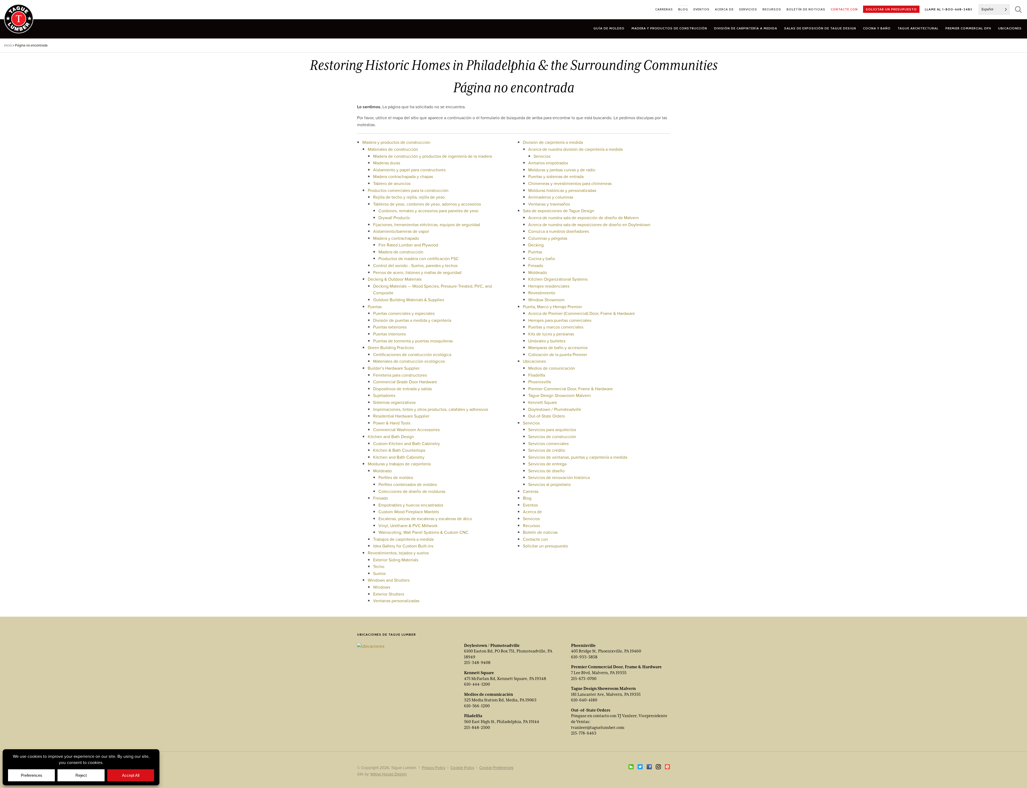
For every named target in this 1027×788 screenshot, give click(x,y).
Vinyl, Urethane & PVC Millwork (408, 525)
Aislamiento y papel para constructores (409, 170)
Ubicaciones (534, 361)
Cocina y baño (541, 258)
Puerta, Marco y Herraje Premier (552, 306)
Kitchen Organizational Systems (558, 279)
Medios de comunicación (551, 368)
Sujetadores (384, 395)
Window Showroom (546, 299)
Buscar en (1018, 9)
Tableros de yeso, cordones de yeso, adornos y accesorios (427, 204)
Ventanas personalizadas (396, 600)
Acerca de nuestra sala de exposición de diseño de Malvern (583, 217)
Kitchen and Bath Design (391, 436)
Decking (536, 245)
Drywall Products (394, 217)
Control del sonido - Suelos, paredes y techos (415, 265)
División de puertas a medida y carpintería (412, 320)
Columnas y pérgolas (547, 238)
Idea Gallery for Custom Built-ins (403, 546)
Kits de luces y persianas (551, 334)
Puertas (375, 306)
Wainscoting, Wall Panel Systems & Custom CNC (423, 532)
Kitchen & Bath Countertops (399, 450)
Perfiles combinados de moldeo (407, 484)
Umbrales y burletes (546, 341)
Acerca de (532, 511)
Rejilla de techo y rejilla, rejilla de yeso (409, 197)
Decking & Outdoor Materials (394, 279)
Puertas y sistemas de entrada (556, 176)
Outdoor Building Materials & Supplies (408, 299)
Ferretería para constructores (400, 375)
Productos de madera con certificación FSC (418, 258)
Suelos (379, 573)
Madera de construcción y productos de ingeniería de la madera (432, 156)
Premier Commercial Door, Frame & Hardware (570, 388)
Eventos (530, 505)
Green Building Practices (391, 347)
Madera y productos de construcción (396, 142)
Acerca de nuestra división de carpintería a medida (575, 149)
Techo (378, 566)
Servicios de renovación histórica (559, 477)
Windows (381, 587)
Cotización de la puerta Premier (557, 354)
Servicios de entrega (547, 464)
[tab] (669, 28)
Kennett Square (542, 402)
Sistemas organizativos (394, 402)
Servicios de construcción (552, 436)
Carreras (530, 491)
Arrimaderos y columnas (550, 197)
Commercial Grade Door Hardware (405, 381)
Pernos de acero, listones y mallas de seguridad (417, 272)
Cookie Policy (462, 767)
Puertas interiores (389, 334)
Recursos (531, 525)
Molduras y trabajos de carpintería (399, 464)
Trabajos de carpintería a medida (403, 539)
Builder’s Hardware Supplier (394, 368)
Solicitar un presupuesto (545, 546)
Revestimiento (541, 292)
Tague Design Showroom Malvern (559, 395)
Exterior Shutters (388, 594)
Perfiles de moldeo (395, 477)
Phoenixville (539, 381)
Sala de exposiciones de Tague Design (558, 210)
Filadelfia (536, 375)
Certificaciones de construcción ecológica (412, 354)
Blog (527, 498)
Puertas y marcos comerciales (555, 327)
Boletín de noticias (540, 532)
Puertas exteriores (390, 327)
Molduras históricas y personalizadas (562, 190)
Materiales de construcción (393, 149)
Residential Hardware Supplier (401, 416)
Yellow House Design (388, 774)
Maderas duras (386, 163)
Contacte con (535, 539)
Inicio (8, 45)
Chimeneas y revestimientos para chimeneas (570, 183)
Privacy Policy (433, 767)
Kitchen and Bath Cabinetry (398, 457)
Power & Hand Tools (391, 423)
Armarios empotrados (548, 163)
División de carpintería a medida (553, 142)
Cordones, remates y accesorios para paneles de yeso (428, 210)
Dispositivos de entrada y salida (402, 388)
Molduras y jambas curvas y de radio (561, 170)
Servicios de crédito (546, 450)
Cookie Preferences (496, 767)
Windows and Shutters (388, 580)
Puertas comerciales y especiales (404, 313)
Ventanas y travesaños (549, 204)
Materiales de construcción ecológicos (409, 361)
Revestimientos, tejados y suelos (398, 553)
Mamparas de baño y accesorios (558, 347)
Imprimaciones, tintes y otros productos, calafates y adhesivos (430, 409)
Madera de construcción (400, 252)
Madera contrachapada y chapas (403, 176)
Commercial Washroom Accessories (406, 429)
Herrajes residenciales (548, 286)
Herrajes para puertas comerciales (559, 320)
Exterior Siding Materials (395, 560)
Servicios (542, 156)
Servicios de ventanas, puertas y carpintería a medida (577, 457)
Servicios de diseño (546, 471)
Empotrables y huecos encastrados (410, 505)
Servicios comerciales (548, 443)
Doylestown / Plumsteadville (554, 409)
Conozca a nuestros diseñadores (558, 231)
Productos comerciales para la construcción (408, 190)
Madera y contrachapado (396, 238)
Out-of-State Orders (546, 416)
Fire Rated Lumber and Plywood (408, 245)
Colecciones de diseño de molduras (411, 491)
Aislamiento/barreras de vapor (401, 231)
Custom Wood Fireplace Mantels (408, 511)
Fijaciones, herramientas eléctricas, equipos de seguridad (426, 224)
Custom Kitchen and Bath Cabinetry (406, 443)
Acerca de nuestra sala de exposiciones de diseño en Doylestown (589, 224)
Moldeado (382, 471)
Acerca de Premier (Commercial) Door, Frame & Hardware (581, 313)
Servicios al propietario (549, 484)
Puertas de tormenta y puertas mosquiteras (413, 341)
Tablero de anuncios (392, 183)
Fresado (380, 498)
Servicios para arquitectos (552, 429)
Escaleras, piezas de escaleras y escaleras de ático (425, 518)
